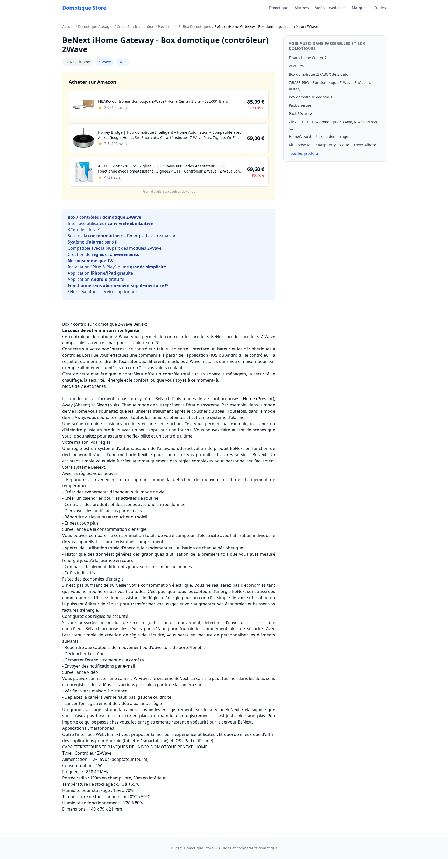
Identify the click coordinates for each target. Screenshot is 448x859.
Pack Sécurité (300, 113)
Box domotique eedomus (310, 97)
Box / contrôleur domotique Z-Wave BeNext (104, 324)
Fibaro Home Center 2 (308, 57)
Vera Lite (296, 65)
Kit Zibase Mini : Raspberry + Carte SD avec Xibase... (334, 144)
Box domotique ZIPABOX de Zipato (318, 74)
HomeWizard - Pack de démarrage (318, 136)
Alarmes (302, 7)
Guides (380, 7)
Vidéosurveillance (330, 7)
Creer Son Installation (136, 26)
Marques (359, 7)
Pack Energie (300, 105)
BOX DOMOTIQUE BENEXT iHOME (174, 747)
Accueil (68, 26)
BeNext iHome (77, 61)
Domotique (278, 7)
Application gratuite (100, 273)
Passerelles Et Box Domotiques (184, 26)
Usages (107, 26)
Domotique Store (84, 7)
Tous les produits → (306, 153)
